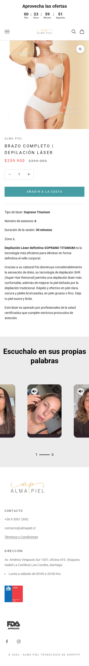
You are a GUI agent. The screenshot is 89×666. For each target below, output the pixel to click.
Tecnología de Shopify (61, 654)
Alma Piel (13, 138)
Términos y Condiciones (21, 537)
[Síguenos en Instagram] (18, 641)
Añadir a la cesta (44, 191)
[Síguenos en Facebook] (7, 641)
